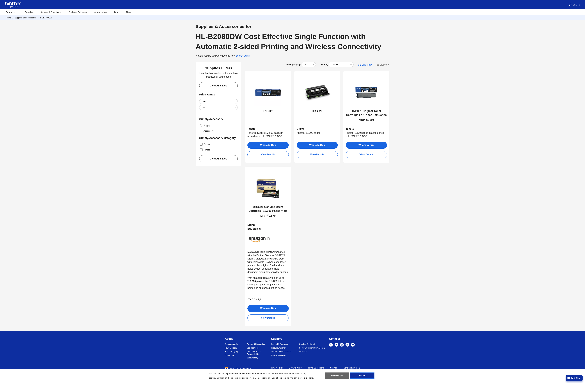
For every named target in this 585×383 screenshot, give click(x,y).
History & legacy (231, 352)
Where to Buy (268, 145)
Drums (207, 144)
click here (308, 378)
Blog (116, 12)
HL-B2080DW (46, 18)
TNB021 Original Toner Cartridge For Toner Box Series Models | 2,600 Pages (366, 113)
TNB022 (268, 111)
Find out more (337, 375)
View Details (268, 154)
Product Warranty (278, 348)
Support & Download (279, 344)
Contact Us (229, 355)
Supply (207, 125)
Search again (243, 55)
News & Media (231, 348)
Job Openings (253, 348)
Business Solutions (78, 12)
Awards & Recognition (256, 344)
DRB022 (317, 111)
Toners (207, 150)
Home (8, 18)
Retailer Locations (278, 355)
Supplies (29, 12)
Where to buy (100, 12)
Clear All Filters (218, 85)
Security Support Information (311, 348)
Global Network (242, 368)
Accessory (208, 131)
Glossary (303, 352)
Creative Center (305, 344)
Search (576, 5)
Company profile (231, 344)
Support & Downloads (50, 12)
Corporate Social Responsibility (254, 353)
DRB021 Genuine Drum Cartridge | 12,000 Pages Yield (268, 208)
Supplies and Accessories (25, 18)
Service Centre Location (281, 352)
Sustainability (252, 358)
